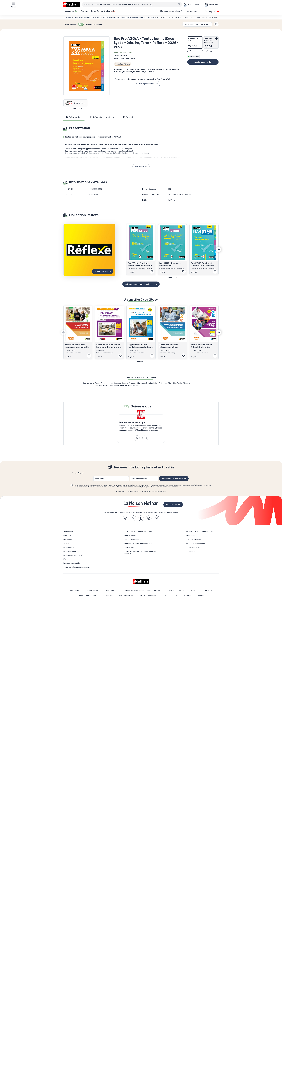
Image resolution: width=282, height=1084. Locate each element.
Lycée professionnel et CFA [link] (73, 555)
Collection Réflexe (122, 64)
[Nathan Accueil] (71, 4)
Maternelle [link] (67, 535)
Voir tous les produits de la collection (139, 284)
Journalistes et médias (194, 547)
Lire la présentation (146, 84)
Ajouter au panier (201, 62)
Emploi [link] (193, 590)
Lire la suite (139, 166)
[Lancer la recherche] (179, 4)
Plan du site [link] (74, 590)
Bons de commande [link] (126, 595)
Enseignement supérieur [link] (72, 563)
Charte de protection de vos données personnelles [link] (141, 590)
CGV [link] (175, 595)
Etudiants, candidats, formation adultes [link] (138, 543)
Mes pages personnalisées (170, 11)
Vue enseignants (70, 24)
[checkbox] (81, 24)
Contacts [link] (187, 595)
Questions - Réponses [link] (148, 595)
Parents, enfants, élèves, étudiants (138, 531)
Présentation (75, 117)
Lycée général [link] (68, 547)
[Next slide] (218, 249)
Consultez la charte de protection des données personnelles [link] (146, 491)
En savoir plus (77, 108)
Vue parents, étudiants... (94, 24)
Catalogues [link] (108, 595)
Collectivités (190, 535)
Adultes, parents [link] (130, 547)
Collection (130, 117)
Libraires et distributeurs (195, 543)
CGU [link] (165, 595)
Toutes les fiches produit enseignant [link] (76, 567)
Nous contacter (191, 11)
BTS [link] (64, 559)
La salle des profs (208, 11)
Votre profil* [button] (99, 479)
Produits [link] (201, 595)
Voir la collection (101, 271)
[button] (86, 66)
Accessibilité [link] (207, 590)
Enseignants (68, 531)
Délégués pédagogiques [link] (87, 595)
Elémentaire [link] (67, 539)
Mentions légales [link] (92, 590)
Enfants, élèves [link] (130, 535)
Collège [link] (66, 543)
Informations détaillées (103, 117)
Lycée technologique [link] (71, 551)
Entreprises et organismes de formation (201, 531)
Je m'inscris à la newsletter (172, 478)
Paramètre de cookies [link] (176, 590)
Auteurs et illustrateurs (194, 539)
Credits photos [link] (110, 590)
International (191, 551)
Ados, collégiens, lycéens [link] (133, 539)
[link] (137, 438)
